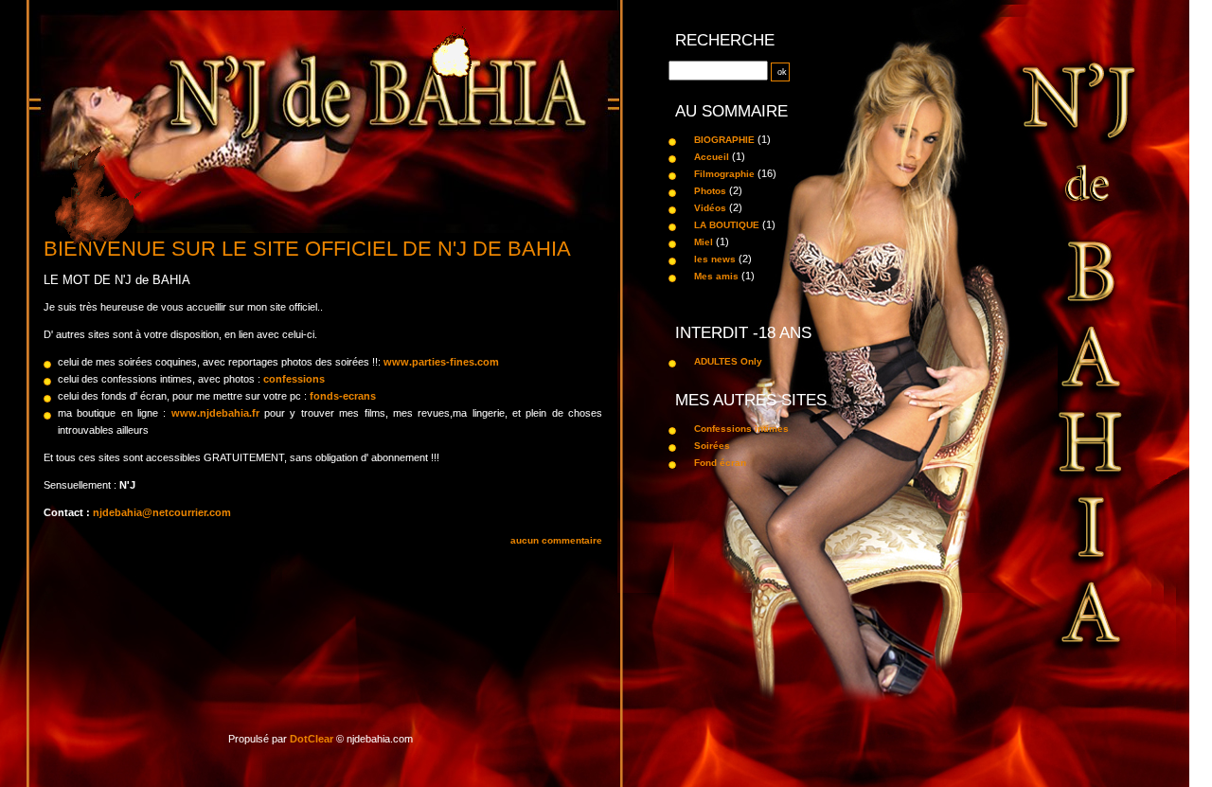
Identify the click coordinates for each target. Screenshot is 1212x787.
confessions (294, 379)
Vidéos (710, 208)
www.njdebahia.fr (215, 413)
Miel (703, 242)
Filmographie (724, 174)
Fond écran (720, 462)
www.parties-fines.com (441, 361)
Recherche (725, 40)
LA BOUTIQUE (726, 225)
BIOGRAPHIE (724, 139)
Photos (710, 191)
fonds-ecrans (343, 396)
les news (715, 259)
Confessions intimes (741, 428)
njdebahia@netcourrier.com (162, 512)
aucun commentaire (556, 540)
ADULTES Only (728, 361)
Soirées (712, 445)
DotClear (311, 738)
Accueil (711, 157)
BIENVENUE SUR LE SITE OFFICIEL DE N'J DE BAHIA (307, 248)
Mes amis (716, 276)
